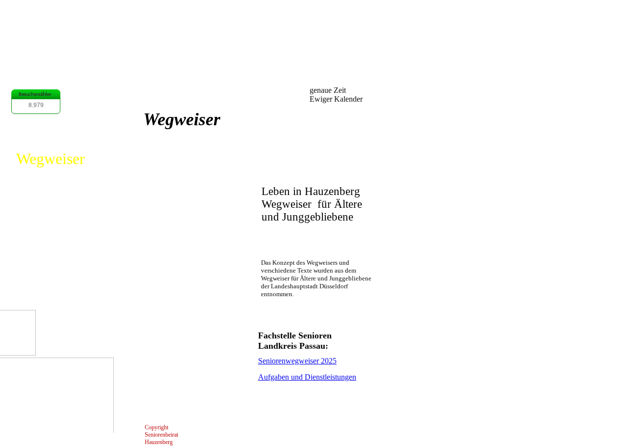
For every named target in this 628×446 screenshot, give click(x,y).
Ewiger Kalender (336, 99)
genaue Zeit (328, 90)
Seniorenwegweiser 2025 (297, 361)
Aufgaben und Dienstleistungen (307, 377)
